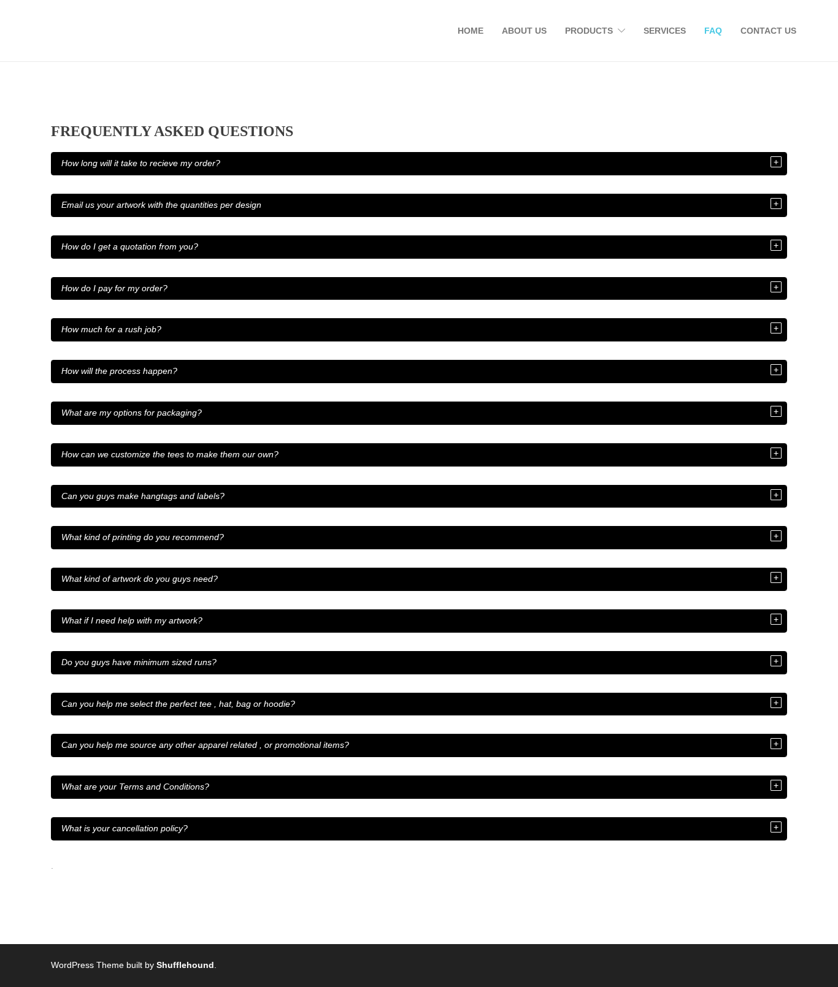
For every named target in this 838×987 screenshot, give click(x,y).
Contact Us (768, 31)
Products (589, 31)
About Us (524, 31)
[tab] (419, 164)
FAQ (713, 31)
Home (470, 31)
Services (665, 31)
